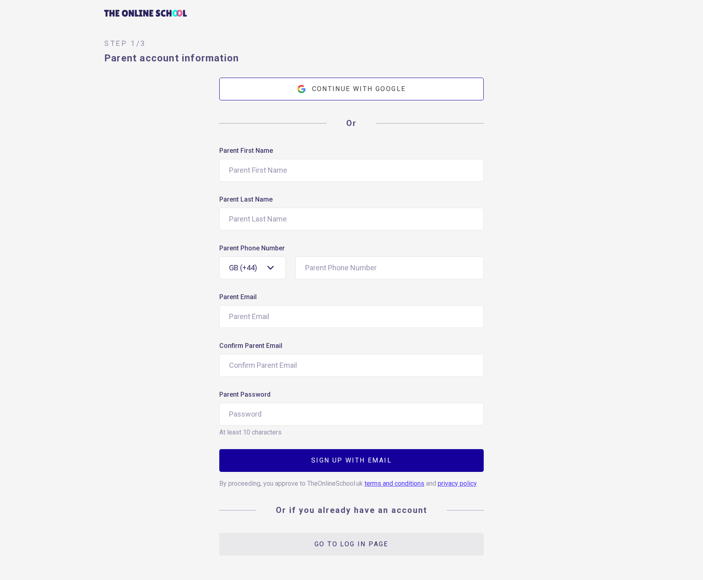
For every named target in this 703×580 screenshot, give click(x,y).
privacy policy (457, 483)
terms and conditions (394, 483)
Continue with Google (359, 89)
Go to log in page (351, 544)
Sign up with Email (351, 460)
